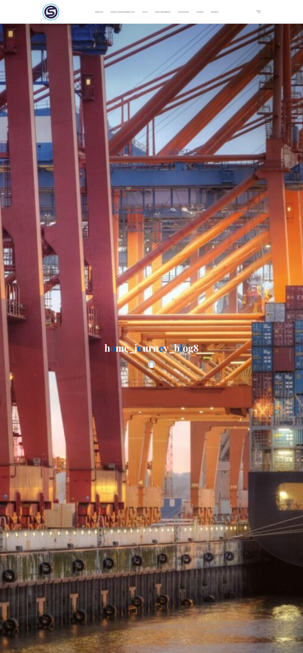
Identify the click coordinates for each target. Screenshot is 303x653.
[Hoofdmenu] (258, 12)
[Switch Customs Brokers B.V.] (51, 12)
